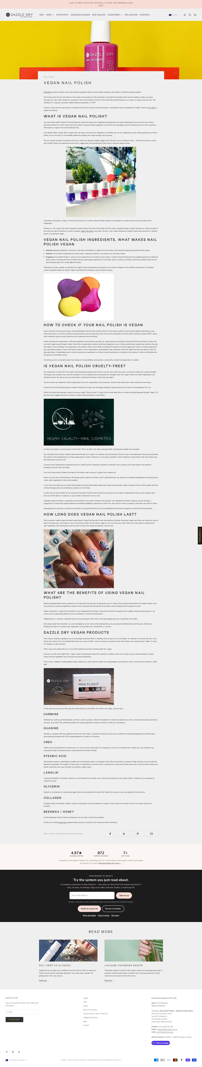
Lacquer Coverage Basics (124, 965)
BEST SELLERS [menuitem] (98, 15)
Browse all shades (113, 908)
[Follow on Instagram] (13, 1052)
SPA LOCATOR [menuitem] (131, 15)
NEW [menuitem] (41, 15)
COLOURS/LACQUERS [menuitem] (80, 15)
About (85, 1006)
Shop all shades (89, 915)
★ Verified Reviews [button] (200, 536)
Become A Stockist (90, 1010)
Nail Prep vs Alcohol (55, 965)
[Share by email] (151, 833)
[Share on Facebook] (110, 833)
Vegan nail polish (87, 231)
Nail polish (47, 92)
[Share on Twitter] (124, 833)
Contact (86, 1025)
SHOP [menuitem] (48, 15)
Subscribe (14, 1019)
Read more (43, 980)
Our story (115, 915)
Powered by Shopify (112, 1060)
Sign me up (124, 895)
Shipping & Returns (90, 1017)
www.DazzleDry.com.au (164, 1032)
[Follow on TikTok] (19, 1052)
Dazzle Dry (63, 822)
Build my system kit (89, 908)
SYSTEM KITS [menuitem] (62, 15)
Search (85, 998)
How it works (103, 915)
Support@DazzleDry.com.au (167, 1029)
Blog (85, 1021)
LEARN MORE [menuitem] (114, 15)
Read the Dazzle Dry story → (110, 863)
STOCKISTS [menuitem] (145, 15)
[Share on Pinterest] (138, 833)
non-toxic (151, 108)
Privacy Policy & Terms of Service (95, 1014)
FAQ (85, 1002)
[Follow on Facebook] (7, 1052)
